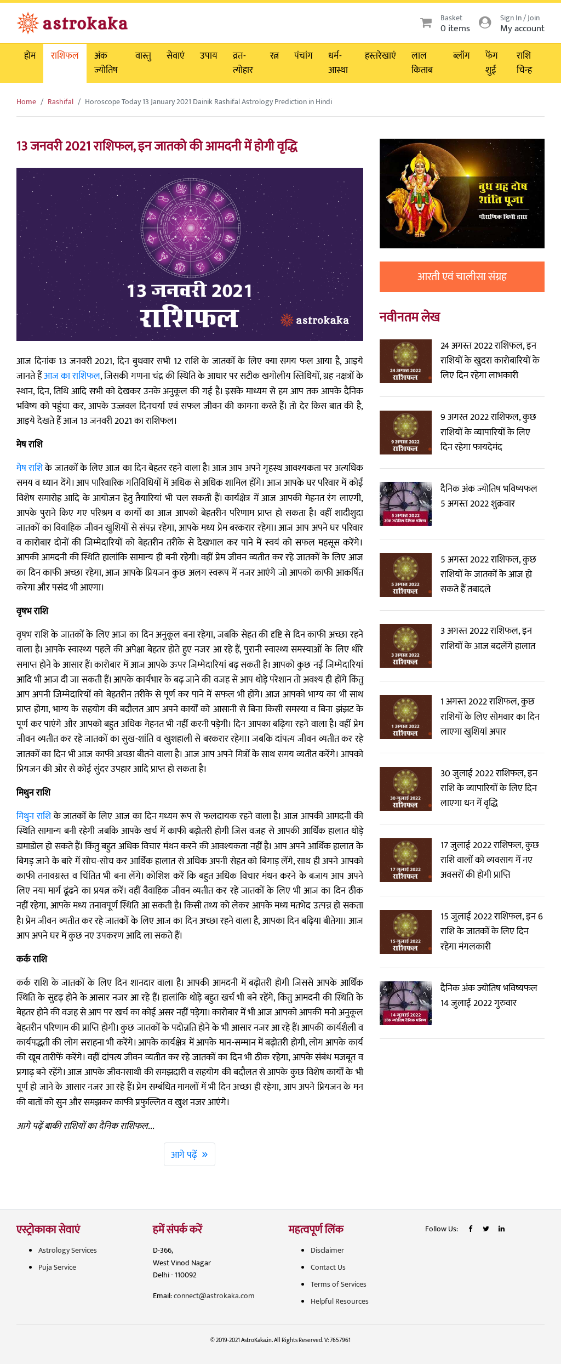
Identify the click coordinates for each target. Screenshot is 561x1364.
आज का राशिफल (72, 376)
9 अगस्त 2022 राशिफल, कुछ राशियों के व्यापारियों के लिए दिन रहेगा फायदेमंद (488, 432)
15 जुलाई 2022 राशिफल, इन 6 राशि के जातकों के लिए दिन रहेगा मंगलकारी (491, 931)
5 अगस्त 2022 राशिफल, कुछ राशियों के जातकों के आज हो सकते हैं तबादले (488, 574)
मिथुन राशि (33, 816)
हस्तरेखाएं (380, 56)
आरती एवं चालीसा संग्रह (462, 277)
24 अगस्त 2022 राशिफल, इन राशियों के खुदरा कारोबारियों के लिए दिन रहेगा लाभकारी (490, 360)
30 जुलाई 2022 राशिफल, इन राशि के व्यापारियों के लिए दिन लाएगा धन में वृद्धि (488, 788)
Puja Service (57, 1267)
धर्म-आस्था (338, 63)
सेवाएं (176, 56)
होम (30, 56)
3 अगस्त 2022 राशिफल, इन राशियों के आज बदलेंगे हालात (487, 638)
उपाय (208, 56)
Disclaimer (327, 1250)
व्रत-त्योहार (243, 63)
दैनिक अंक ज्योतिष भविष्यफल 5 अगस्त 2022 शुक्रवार (488, 496)
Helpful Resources (340, 1301)
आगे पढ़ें (189, 1154)
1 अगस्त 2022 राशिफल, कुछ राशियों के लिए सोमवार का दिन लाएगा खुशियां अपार (490, 716)
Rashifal (60, 101)
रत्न (274, 56)
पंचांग (303, 56)
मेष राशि (29, 468)
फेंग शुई (491, 63)
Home (26, 101)
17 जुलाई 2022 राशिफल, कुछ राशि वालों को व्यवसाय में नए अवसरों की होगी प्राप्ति (489, 860)
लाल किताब (422, 63)
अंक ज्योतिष (106, 63)
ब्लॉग (461, 56)
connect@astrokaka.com (214, 1295)
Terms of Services (339, 1284)
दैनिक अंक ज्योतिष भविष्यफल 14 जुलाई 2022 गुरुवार (488, 996)
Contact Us (328, 1267)
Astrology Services (67, 1250)
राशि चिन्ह (524, 63)
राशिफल (65, 56)
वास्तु (143, 56)
